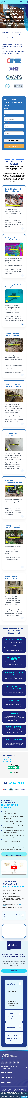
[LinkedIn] (14, 1062)
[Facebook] (2, 1062)
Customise (4, 1096)
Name (6, 108)
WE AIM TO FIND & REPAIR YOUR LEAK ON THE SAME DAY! (14, 854)
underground (13, 812)
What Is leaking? (9, 137)
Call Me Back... (14, 146)
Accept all (24, 1096)
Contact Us (14, 970)
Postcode (7, 130)
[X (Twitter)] (6, 1062)
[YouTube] (18, 1062)
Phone (6, 116)
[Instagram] (10, 1062)
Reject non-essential (14, 1096)
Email (6, 123)
